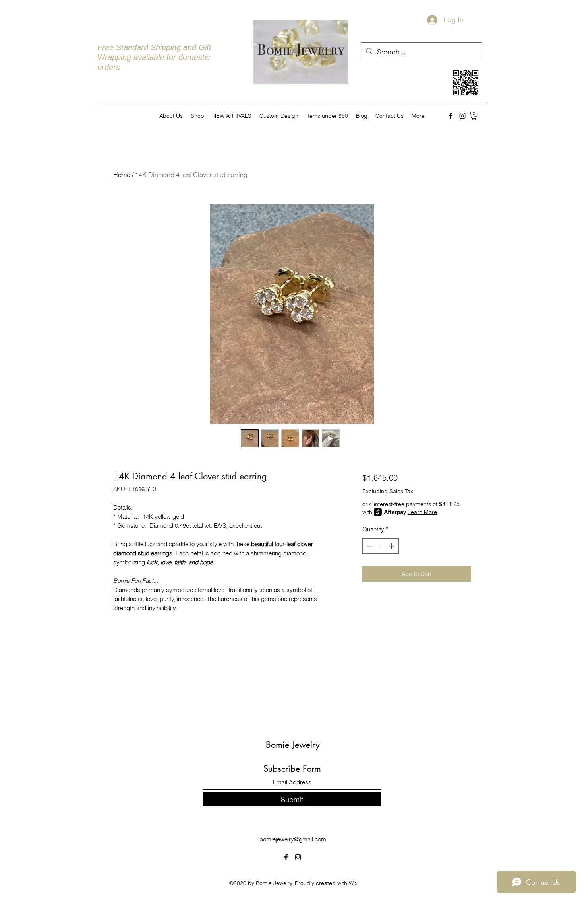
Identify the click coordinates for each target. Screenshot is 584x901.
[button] (474, 116)
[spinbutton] (380, 546)
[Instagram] (462, 116)
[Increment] (392, 546)
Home (121, 175)
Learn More (422, 512)
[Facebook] (450, 116)
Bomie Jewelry (293, 744)
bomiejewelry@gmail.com (292, 839)
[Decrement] (369, 546)
